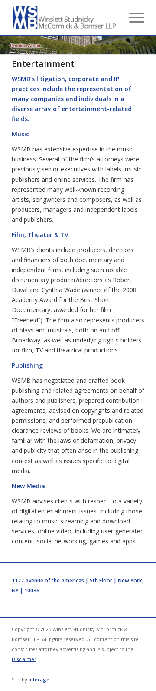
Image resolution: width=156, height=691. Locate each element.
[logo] (65, 17)
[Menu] (132, 17)
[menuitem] (132, 17)
